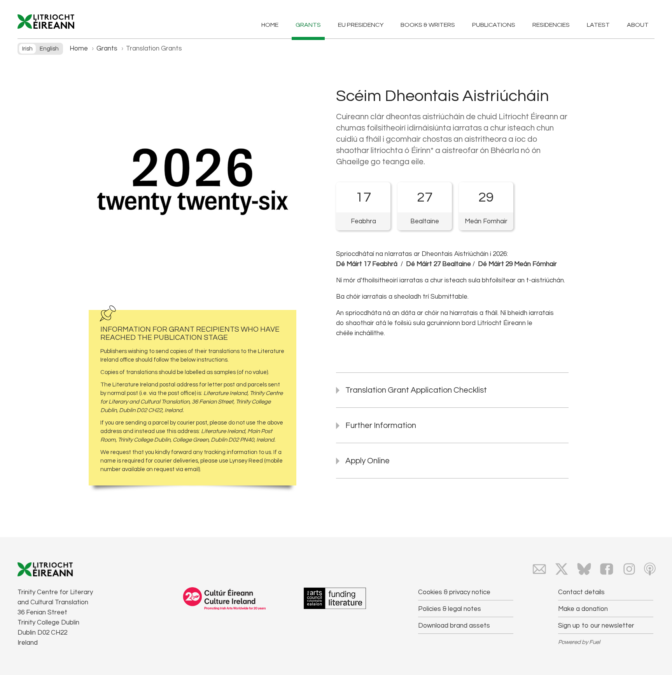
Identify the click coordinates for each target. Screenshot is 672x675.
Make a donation (583, 608)
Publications (493, 25)
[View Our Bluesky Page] (584, 569)
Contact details (581, 592)
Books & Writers (428, 25)
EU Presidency (360, 25)
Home (269, 25)
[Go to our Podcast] (649, 569)
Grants (308, 25)
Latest (598, 25)
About (638, 25)
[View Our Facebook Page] (607, 569)
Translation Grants (154, 48)
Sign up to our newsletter (596, 625)
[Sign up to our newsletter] (539, 569)
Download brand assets (454, 625)
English (49, 49)
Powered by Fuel (579, 642)
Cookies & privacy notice (454, 592)
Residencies (551, 25)
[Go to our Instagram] (629, 569)
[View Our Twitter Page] (562, 569)
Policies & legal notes (449, 608)
